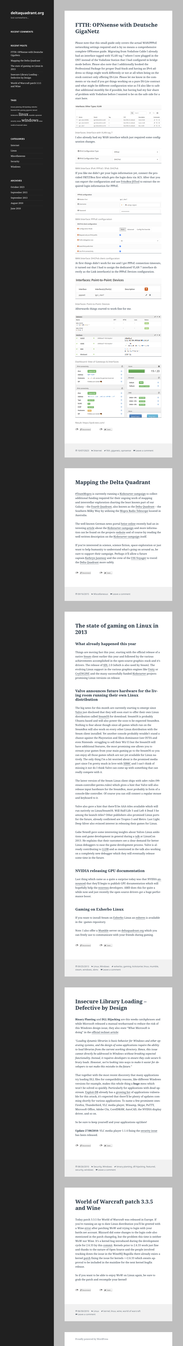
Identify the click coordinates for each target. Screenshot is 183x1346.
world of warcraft (17, 125)
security (13, 121)
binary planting (16, 107)
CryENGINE (82, 673)
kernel (35, 110)
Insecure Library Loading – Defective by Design (111, 1004)
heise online (128, 523)
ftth (18, 110)
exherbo (34, 107)
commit (107, 1245)
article (90, 528)
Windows (15, 166)
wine (40, 121)
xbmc (25, 125)
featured (14, 110)
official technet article (105, 1032)
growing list (123, 1092)
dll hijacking (26, 107)
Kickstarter (139, 673)
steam (19, 121)
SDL (105, 665)
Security (15, 161)
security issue (149, 1130)
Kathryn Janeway (95, 558)
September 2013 (19, 197)
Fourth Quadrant (101, 506)
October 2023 (17, 187)
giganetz (29, 110)
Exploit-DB (91, 1092)
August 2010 (17, 203)
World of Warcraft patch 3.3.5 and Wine (114, 1204)
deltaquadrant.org (27, 12)
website (120, 532)
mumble (32, 115)
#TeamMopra (83, 494)
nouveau (103, 887)
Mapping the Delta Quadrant (25, 60)
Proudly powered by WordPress (91, 1339)
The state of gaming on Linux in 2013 (116, 628)
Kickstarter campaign (133, 494)
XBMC (127, 763)
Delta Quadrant (145, 506)
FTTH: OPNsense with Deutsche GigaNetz (116, 28)
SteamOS (103, 716)
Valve (78, 712)
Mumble (103, 930)
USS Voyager (138, 558)
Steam (87, 656)
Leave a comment (144, 450)
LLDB (105, 849)
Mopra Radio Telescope (134, 511)
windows (30, 120)
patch (87, 1258)
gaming (23, 110)
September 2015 (19, 192)
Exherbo (118, 917)
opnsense (38, 115)
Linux (14, 150)
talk (137, 836)
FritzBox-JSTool (130, 181)
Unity (151, 669)
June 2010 (16, 208)
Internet (15, 145)
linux (23, 114)
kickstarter (14, 115)
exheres (140, 917)
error (88, 1228)
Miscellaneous (18, 156)
